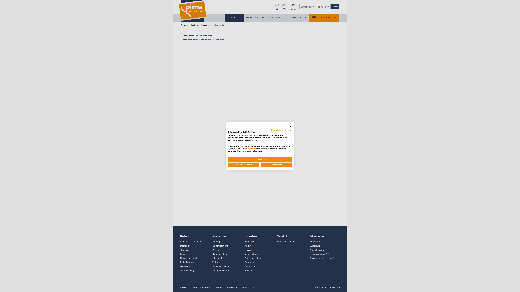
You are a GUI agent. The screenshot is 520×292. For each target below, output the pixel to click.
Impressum (287, 130)
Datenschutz (276, 130)
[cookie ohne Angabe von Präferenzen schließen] (291, 126)
